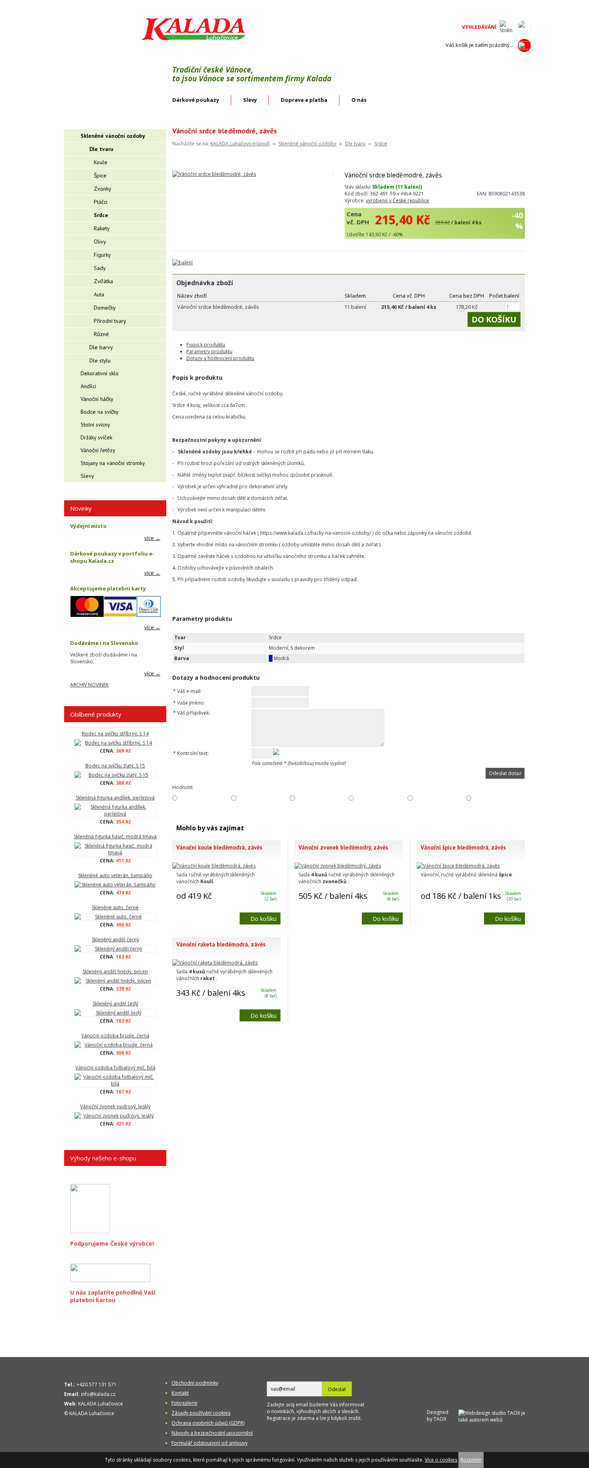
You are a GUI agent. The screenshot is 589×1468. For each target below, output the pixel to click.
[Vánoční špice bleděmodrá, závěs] (458, 865)
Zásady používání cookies (200, 1413)
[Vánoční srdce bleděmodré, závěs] (214, 174)
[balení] (182, 262)
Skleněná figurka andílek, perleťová (115, 797)
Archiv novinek (89, 684)
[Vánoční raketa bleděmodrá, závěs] (215, 962)
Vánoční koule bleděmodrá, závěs (219, 847)
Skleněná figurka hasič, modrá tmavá (115, 836)
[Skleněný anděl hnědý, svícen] (115, 981)
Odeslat (337, 1389)
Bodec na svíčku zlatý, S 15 (115, 765)
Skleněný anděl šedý (115, 1003)
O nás (359, 99)
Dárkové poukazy (195, 99)
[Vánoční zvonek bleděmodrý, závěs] (337, 865)
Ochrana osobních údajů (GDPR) (207, 1423)
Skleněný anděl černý (115, 939)
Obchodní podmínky (194, 1382)
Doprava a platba (304, 99)
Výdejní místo (88, 526)
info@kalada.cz (98, 1394)
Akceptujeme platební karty (108, 588)
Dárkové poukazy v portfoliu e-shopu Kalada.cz (112, 557)
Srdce (380, 143)
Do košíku (263, 918)
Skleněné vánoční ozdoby (307, 143)
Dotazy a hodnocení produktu (220, 358)
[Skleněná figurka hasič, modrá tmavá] (115, 849)
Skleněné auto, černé (115, 907)
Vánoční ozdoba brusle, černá (115, 1035)
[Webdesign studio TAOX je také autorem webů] (494, 1415)
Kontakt (180, 1392)
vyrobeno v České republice (397, 200)
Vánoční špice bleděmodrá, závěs (463, 847)
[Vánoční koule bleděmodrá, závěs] (214, 865)
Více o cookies (441, 1459)
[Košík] (524, 45)
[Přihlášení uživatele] (524, 27)
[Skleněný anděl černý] (115, 948)
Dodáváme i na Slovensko (104, 642)
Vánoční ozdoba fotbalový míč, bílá (115, 1067)
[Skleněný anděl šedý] (115, 1013)
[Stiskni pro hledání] (506, 27)
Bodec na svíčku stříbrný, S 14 (115, 733)
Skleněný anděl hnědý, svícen (115, 971)
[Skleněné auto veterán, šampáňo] (115, 884)
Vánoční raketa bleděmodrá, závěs (221, 944)
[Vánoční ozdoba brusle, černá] (115, 1045)
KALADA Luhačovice (100, 1403)
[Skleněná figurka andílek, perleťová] (115, 810)
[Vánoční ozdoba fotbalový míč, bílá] (115, 1080)
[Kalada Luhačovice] (193, 38)
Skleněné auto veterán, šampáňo (115, 875)
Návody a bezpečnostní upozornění (212, 1433)
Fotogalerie (184, 1403)
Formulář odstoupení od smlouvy (209, 1443)
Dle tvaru (355, 143)
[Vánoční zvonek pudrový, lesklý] (115, 1116)
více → (152, 538)
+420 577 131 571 (97, 1384)
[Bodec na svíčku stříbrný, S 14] (115, 743)
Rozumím (471, 1459)
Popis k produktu (205, 344)
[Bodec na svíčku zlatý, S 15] (115, 775)
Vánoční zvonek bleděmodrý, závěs (343, 847)
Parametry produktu (209, 351)
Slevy (250, 99)
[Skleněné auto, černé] (115, 916)
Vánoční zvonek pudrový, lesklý (115, 1106)
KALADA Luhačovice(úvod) (240, 143)
